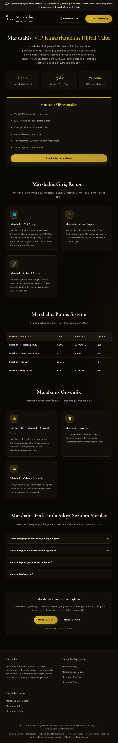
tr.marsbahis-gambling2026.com (63, 3)
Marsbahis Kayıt (72, 619)
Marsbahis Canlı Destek (17, 700)
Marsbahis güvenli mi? (59, 574)
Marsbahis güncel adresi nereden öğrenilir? (59, 550)
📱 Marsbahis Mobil (69, 18)
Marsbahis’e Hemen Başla (59, 158)
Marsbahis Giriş (45, 619)
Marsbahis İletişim (14, 711)
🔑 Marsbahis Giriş (99, 18)
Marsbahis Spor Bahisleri (74, 677)
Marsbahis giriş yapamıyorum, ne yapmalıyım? (59, 538)
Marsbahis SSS (13, 705)
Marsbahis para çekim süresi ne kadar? (59, 562)
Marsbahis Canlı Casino (73, 671)
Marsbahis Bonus (70, 682)
